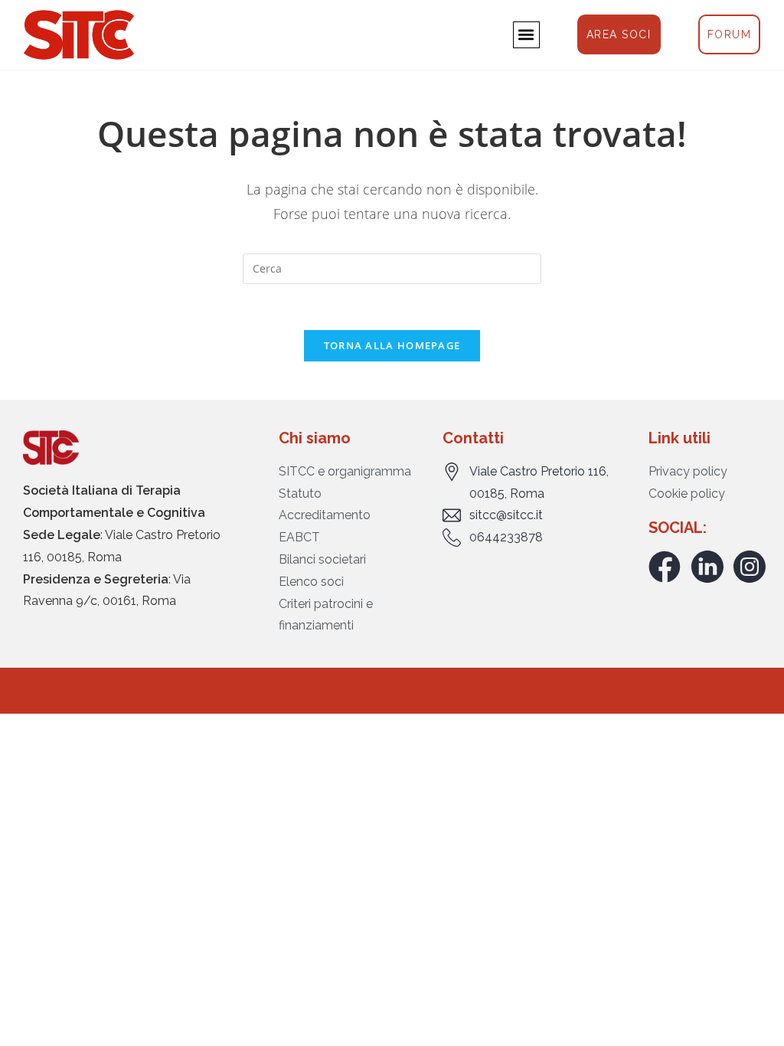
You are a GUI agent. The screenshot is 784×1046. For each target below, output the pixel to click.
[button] (526, 34)
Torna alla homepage (392, 345)
